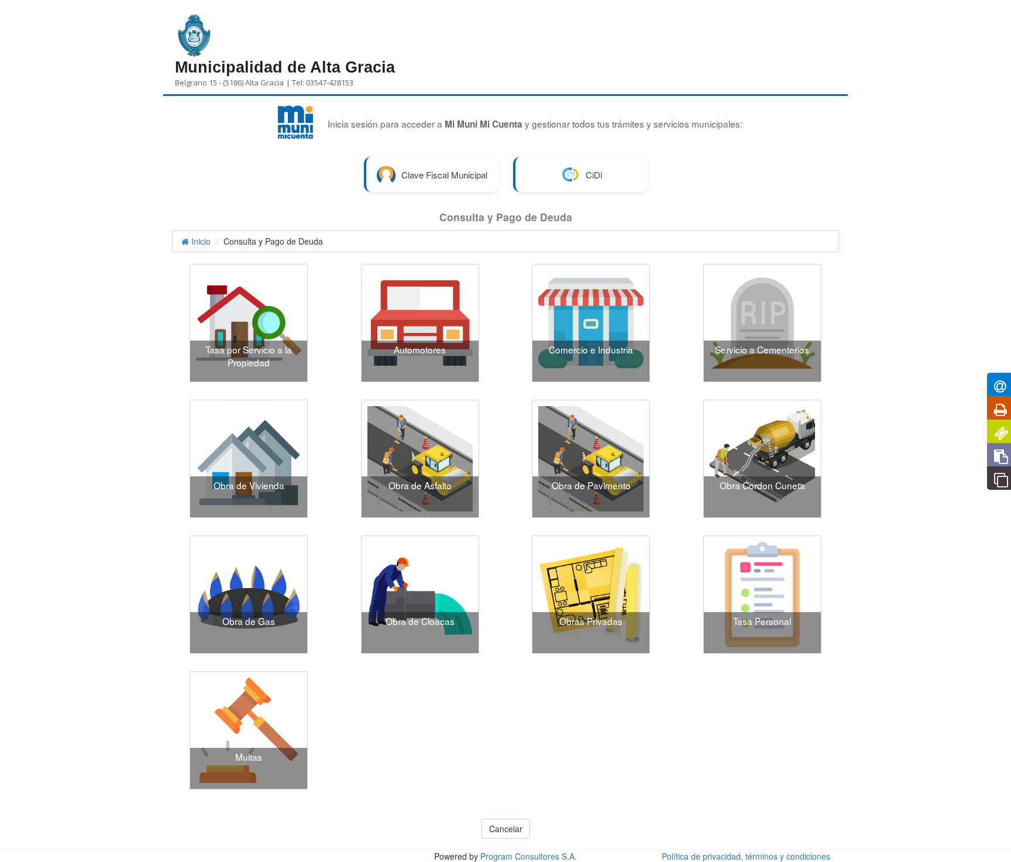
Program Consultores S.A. (528, 856)
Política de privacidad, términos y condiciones (746, 856)
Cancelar (505, 828)
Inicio (200, 241)
